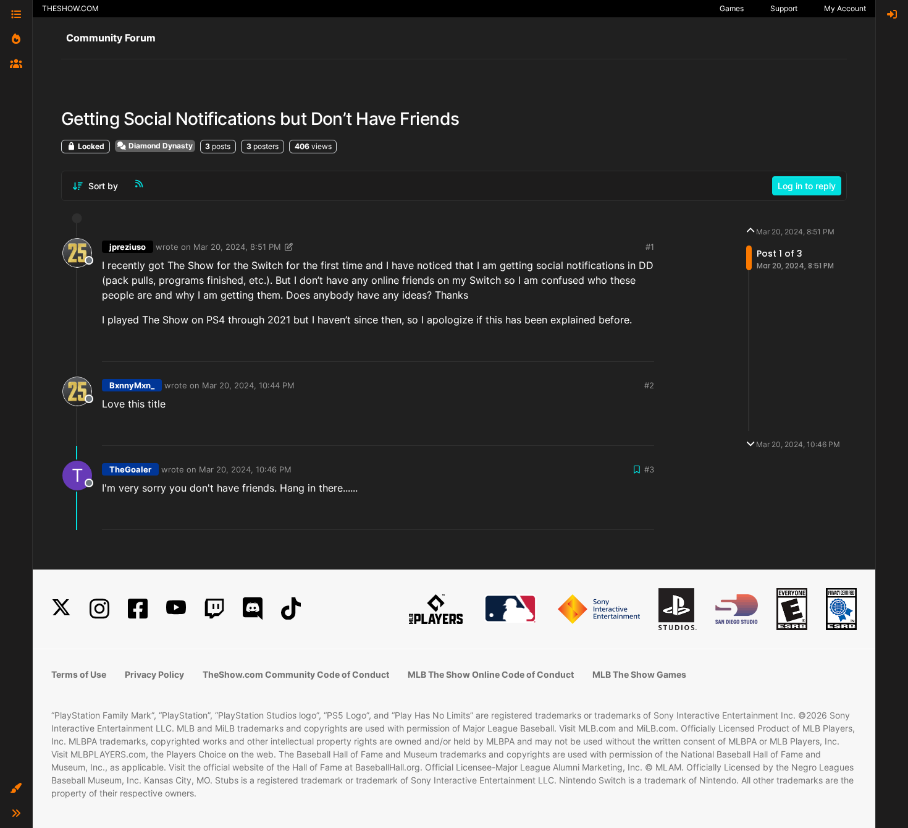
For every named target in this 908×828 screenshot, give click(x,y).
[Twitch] (214, 608)
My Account (845, 8)
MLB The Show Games (639, 674)
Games (732, 8)
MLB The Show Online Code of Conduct (491, 674)
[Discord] (253, 608)
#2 (649, 385)
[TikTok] (291, 608)
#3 (649, 469)
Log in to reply (807, 186)
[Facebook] (138, 608)
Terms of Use (78, 674)
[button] (16, 788)
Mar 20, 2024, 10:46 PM (245, 469)
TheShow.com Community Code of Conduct (296, 674)
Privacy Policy (154, 674)
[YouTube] (176, 608)
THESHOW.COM (70, 8)
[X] (61, 608)
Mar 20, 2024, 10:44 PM (248, 385)
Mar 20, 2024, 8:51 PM (237, 247)
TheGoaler (130, 469)
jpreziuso (127, 247)
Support (783, 8)
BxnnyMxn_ (131, 385)
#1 (649, 247)
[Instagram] (99, 608)
